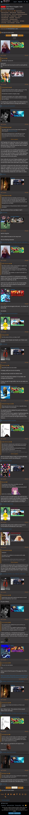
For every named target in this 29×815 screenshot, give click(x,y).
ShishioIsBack (14, 41)
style (12, 645)
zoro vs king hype (11, 22)
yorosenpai (14, 464)
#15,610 (26, 400)
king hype (20, 16)
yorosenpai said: (5, 734)
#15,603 (26, 124)
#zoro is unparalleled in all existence (19, 14)
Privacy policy (18, 805)
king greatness (13, 16)
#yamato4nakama (21, 12)
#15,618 (26, 699)
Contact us (3, 805)
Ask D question (15, 348)
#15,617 (26, 659)
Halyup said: (4, 335)
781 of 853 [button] (14, 35)
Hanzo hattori (15, 756)
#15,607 (26, 303)
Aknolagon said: (5, 773)
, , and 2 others (13, 681)
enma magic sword (5, 16)
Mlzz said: (4, 58)
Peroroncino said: (5, 595)
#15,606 (26, 260)
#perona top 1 (19, 11)
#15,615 (26, 592)
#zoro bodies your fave (6, 14)
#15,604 (26, 192)
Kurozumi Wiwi (15, 424)
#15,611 (26, 438)
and (9, 106)
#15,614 (26, 547)
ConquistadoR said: (6, 87)
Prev (8, 35)
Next (20, 35)
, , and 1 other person (15, 242)
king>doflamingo (4, 17)
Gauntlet (13, 70)
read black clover (4, 19)
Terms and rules (10, 805)
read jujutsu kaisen (13, 19)
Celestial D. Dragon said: (7, 403)
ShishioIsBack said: (6, 127)
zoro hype (22, 21)
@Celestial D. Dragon (12, 131)
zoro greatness (15, 21)
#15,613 (26, 522)
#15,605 (26, 231)
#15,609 (26, 362)
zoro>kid (17, 22)
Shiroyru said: (5, 365)
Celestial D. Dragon (16, 110)
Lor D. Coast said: (5, 622)
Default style (5, 803)
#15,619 (26, 731)
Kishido (13, 289)
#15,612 (26, 479)
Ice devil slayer (15, 216)
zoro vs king (3, 22)
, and (10, 313)
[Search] (27, 1)
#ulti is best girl (13, 12)
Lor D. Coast (14, 386)
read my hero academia (6, 21)
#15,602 (26, 84)
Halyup (13, 178)
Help (23, 805)
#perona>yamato (4, 12)
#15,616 (26, 619)
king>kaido (11, 17)
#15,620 (26, 770)
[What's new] (24, 1)
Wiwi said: (4, 482)
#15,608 (26, 332)
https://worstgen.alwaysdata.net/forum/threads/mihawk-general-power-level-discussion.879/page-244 (14, 676)
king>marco (17, 17)
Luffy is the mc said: (6, 263)
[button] (1, 1)
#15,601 (26, 55)
